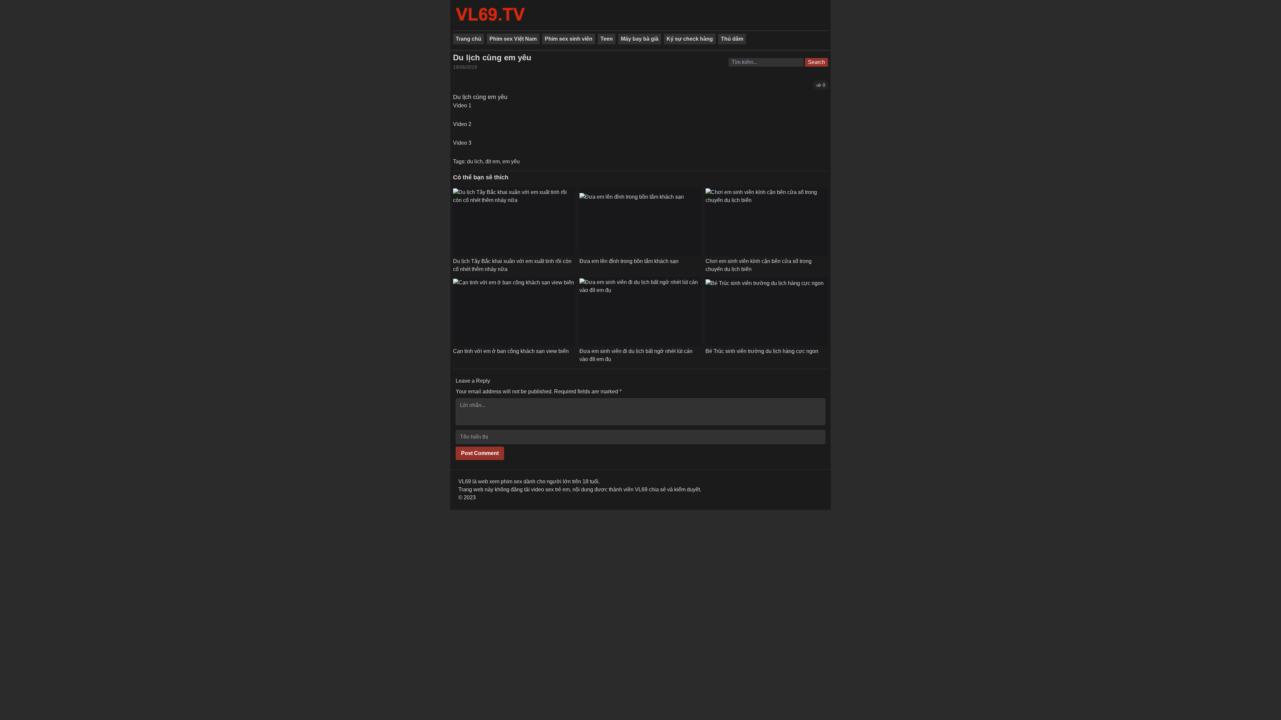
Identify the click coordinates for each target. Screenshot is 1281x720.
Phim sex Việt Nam (513, 39)
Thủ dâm (732, 39)
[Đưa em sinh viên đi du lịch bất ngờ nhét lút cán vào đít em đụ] (640, 311)
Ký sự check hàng (690, 39)
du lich (475, 161)
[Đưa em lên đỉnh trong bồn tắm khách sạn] (631, 221)
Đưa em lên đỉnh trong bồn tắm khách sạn (629, 261)
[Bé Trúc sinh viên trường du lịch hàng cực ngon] (765, 311)
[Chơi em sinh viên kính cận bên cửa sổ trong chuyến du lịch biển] (767, 221)
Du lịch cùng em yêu (492, 57)
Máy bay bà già (640, 39)
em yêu (511, 161)
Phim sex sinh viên (568, 39)
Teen (606, 39)
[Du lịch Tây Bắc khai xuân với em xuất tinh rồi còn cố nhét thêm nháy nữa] (514, 221)
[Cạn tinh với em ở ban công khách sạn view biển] (513, 312)
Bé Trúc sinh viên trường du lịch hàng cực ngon (762, 351)
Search (816, 62)
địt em (492, 161)
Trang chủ (468, 39)
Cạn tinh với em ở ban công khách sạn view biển (511, 351)
